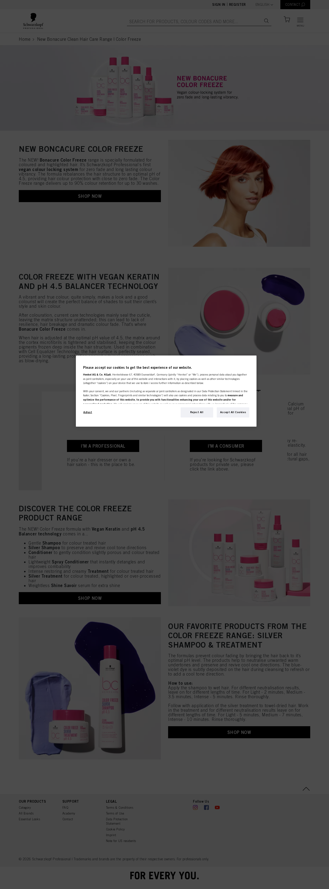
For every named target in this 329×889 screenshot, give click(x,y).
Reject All (197, 412)
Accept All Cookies (233, 412)
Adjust (87, 412)
